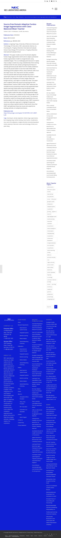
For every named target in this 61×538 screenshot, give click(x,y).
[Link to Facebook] (49, 1)
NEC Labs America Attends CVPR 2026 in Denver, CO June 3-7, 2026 (51, 355)
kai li (5, 120)
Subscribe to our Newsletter (23, 410)
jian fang (49, 211)
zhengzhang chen (50, 299)
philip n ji (49, 254)
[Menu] (55, 8)
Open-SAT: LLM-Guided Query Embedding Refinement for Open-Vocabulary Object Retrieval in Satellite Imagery (52, 41)
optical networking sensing (51, 251)
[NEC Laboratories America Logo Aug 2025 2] (15, 8)
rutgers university (50, 262)
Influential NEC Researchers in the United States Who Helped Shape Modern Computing (51, 520)
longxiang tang (10, 120)
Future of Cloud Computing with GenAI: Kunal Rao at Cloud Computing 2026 (51, 370)
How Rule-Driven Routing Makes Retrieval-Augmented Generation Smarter (51, 473)
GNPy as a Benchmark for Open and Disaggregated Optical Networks (52, 116)
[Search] (52, 8)
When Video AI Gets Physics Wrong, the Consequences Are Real (51, 437)
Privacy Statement (22, 425)
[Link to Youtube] (52, 1)
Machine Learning (24, 335)
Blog (5, 17)
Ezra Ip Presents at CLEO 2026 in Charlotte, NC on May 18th (51, 363)
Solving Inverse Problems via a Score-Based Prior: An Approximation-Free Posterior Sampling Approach (51, 127)
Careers (20, 414)
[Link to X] (45, 1)
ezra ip (48, 199)
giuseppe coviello (50, 201)
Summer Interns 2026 (51, 418)
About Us (20, 394)
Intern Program (23, 417)
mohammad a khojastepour (50, 239)
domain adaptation (18, 118)
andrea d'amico (50, 187)
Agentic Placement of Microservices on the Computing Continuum (52, 145)
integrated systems (51, 206)
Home (19, 322)
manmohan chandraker (49, 222)
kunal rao (49, 214)
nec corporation (50, 245)
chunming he (10, 118)
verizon (48, 284)
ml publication (34, 120)
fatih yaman (53, 199)
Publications (15, 31)
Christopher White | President (24, 397)
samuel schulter (50, 264)
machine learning (18, 120)
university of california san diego (51, 280)
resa (5, 122)
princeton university (51, 257)
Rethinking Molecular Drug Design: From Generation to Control (51, 494)
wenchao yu (49, 286)
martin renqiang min (51, 228)
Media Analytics (23, 338)
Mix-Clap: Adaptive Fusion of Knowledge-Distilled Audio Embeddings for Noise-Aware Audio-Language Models (52, 97)
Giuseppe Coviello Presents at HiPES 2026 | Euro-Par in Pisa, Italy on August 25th (51, 325)
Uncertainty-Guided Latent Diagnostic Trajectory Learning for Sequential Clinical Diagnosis (52, 164)
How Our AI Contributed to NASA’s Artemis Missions (51, 487)
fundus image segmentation (31, 118)
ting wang (49, 274)
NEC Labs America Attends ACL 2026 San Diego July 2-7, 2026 (51, 341)
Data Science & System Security (23, 328)
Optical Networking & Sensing (24, 342)
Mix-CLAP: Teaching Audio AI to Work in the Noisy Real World (51, 444)
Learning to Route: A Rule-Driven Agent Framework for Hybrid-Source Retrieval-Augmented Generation (52, 154)
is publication (50, 209)
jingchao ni (54, 211)
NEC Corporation (23, 406)
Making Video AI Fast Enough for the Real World (50, 481)
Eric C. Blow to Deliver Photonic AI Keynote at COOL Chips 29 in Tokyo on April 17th (51, 379)
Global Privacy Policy (38, 532)
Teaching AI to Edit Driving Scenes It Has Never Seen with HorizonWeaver (51, 423)
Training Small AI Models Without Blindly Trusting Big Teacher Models (51, 466)
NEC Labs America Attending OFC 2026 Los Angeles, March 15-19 (51, 397)
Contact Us (20, 420)
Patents (19, 367)
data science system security (51, 190)
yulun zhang (7, 126)
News (19, 388)
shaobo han (49, 269)
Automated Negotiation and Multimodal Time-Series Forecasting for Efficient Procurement (52, 30)
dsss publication (50, 196)
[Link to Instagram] (54, 1)
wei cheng (54, 284)
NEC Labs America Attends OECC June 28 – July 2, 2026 (51, 348)
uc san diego (49, 277)
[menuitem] (52, 8)
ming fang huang (50, 233)
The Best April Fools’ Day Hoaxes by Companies (51, 513)
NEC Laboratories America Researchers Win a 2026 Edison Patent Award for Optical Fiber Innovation (51, 411)
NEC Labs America (24, 31)
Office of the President (22, 402)
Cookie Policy (21, 422)
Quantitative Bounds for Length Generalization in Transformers (51, 138)
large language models (51, 216)
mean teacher (26, 120)
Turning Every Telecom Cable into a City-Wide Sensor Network (51, 431)
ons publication (50, 247)
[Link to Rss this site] (56, 1)
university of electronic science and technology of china (21, 124)
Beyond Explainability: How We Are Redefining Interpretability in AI (51, 507)
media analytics (50, 231)
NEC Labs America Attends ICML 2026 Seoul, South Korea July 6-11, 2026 (51, 333)
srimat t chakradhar (51, 272)
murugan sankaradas (51, 242)
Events (19, 391)
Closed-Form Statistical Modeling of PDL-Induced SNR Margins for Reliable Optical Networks (52, 52)
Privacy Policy (30, 532)
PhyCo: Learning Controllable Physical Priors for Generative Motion (51, 108)
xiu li (36, 124)
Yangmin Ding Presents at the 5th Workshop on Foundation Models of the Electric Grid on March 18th (51, 388)
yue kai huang (50, 296)
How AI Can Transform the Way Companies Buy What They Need (51, 450)
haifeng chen (50, 204)
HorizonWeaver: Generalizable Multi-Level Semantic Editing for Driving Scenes (52, 174)
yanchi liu (49, 291)
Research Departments (23, 325)
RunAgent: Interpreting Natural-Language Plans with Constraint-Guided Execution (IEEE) (52, 62)
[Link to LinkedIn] (47, 1)
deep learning (50, 194)
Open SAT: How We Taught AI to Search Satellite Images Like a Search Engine (51, 458)
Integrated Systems (24, 332)
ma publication (50, 226)
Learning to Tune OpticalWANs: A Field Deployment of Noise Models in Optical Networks (51, 86)
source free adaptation (12, 122)
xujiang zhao (49, 289)
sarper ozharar (50, 267)
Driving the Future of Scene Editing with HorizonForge (50, 500)
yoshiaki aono (50, 294)
